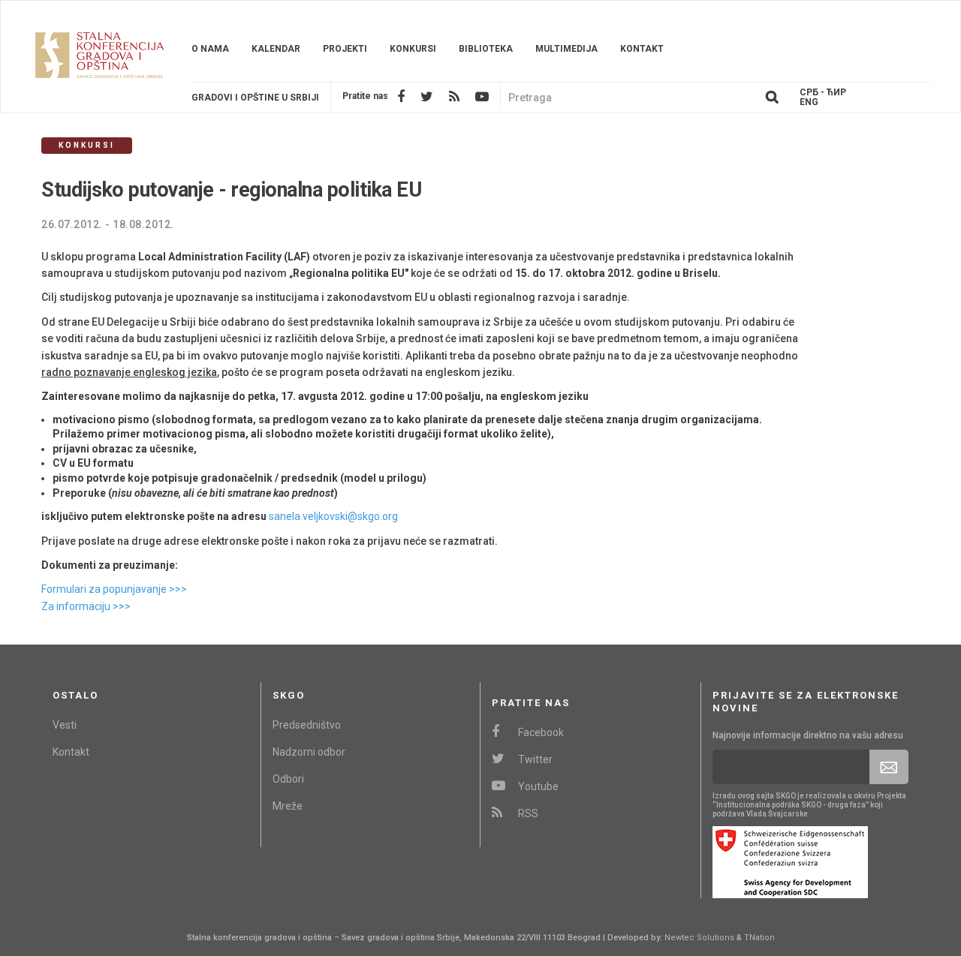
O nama (210, 49)
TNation (759, 937)
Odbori (288, 779)
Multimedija (566, 49)
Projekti (345, 49)
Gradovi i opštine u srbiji (255, 97)
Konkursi (413, 49)
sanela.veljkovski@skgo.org (333, 516)
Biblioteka (486, 49)
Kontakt (642, 49)
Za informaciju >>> (86, 606)
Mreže (288, 806)
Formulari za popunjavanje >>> (114, 589)
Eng (809, 102)
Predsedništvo (307, 725)
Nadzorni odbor (309, 752)
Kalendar (276, 49)
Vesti (65, 725)
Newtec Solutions (699, 937)
